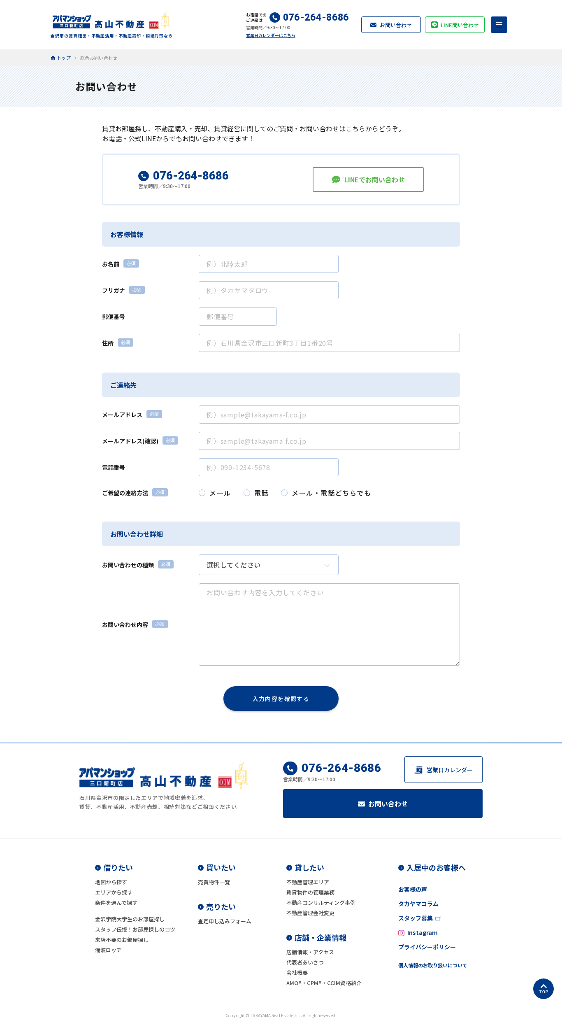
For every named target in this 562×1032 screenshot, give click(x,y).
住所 (108, 343)
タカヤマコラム (418, 903)
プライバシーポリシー (427, 947)
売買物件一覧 (214, 882)
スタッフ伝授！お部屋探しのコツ (135, 929)
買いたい (221, 867)
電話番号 (113, 467)
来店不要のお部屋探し (122, 939)
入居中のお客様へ (436, 867)
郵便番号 (113, 316)
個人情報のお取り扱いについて (432, 965)
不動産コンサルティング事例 (320, 902)
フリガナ (113, 290)
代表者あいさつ (305, 962)
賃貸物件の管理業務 (310, 892)
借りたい (118, 867)
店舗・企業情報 (320, 937)
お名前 (110, 264)
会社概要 (297, 972)
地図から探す (111, 882)
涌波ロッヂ (108, 950)
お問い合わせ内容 (125, 624)
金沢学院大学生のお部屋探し (130, 919)
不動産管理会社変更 (310, 913)
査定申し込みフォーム (224, 921)
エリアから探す (113, 892)
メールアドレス (122, 414)
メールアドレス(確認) (130, 441)
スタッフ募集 (415, 918)
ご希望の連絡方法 (125, 493)
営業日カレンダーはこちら (270, 35)
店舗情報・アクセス (310, 952)
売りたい (221, 906)
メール (220, 493)
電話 (261, 493)
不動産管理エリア (307, 882)
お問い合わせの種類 (128, 565)
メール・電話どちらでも (332, 493)
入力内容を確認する (281, 698)
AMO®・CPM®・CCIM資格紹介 (324, 983)
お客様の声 (412, 889)
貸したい (309, 867)
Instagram (422, 932)
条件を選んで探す (116, 902)
